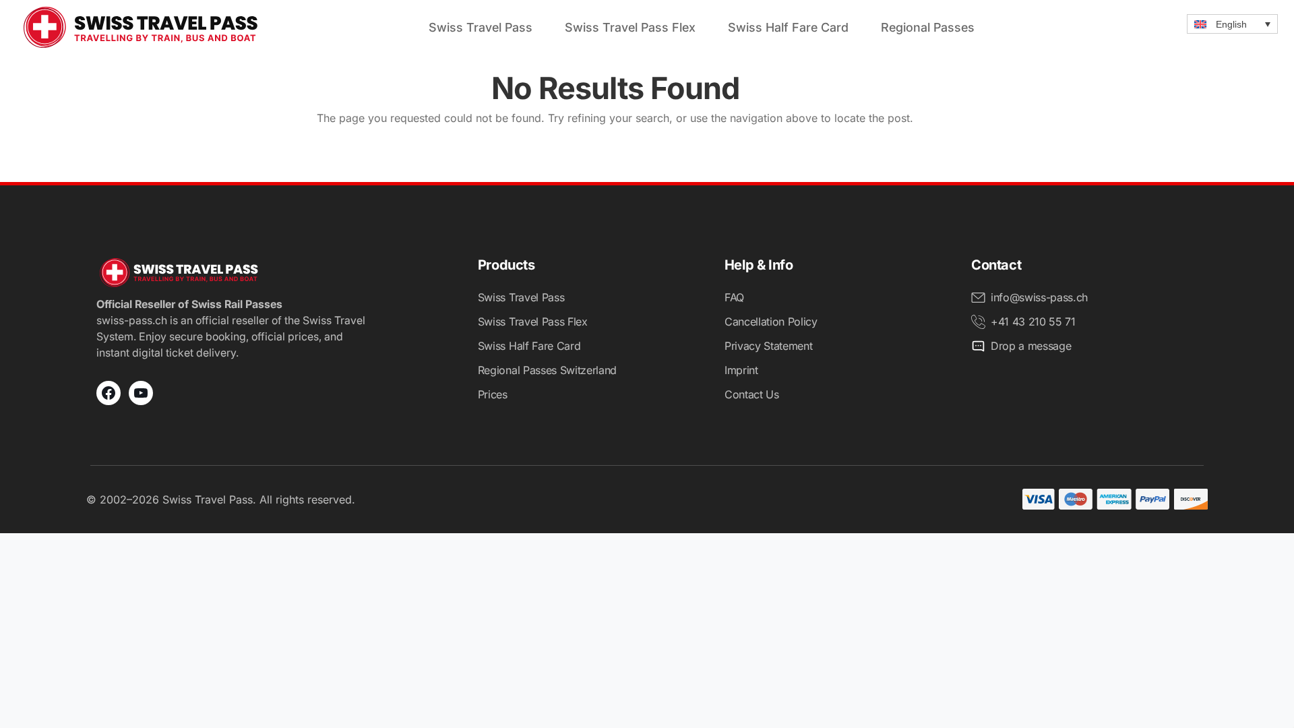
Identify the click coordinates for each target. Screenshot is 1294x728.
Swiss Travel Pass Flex (630, 27)
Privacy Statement (769, 346)
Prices (492, 394)
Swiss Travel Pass (480, 27)
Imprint (741, 370)
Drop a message (1031, 346)
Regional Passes (928, 27)
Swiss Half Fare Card (788, 27)
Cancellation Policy (771, 321)
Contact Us (752, 394)
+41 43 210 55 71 (1033, 321)
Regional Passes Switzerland (547, 370)
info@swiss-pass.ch (1039, 297)
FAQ (734, 297)
